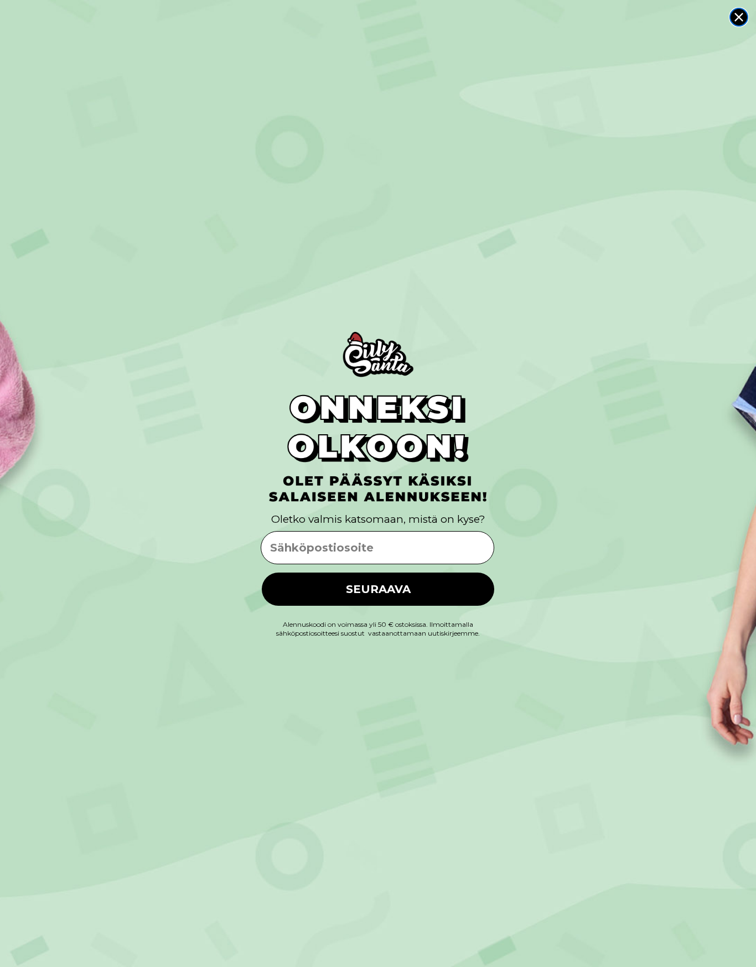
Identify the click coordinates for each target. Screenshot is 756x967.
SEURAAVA (378, 589)
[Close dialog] (739, 17)
